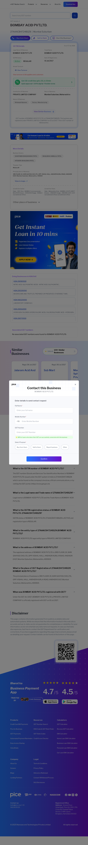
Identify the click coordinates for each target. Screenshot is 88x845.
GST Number (19, 428)
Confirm (44, 459)
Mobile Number (20, 417)
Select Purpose (20, 442)
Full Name (18, 406)
